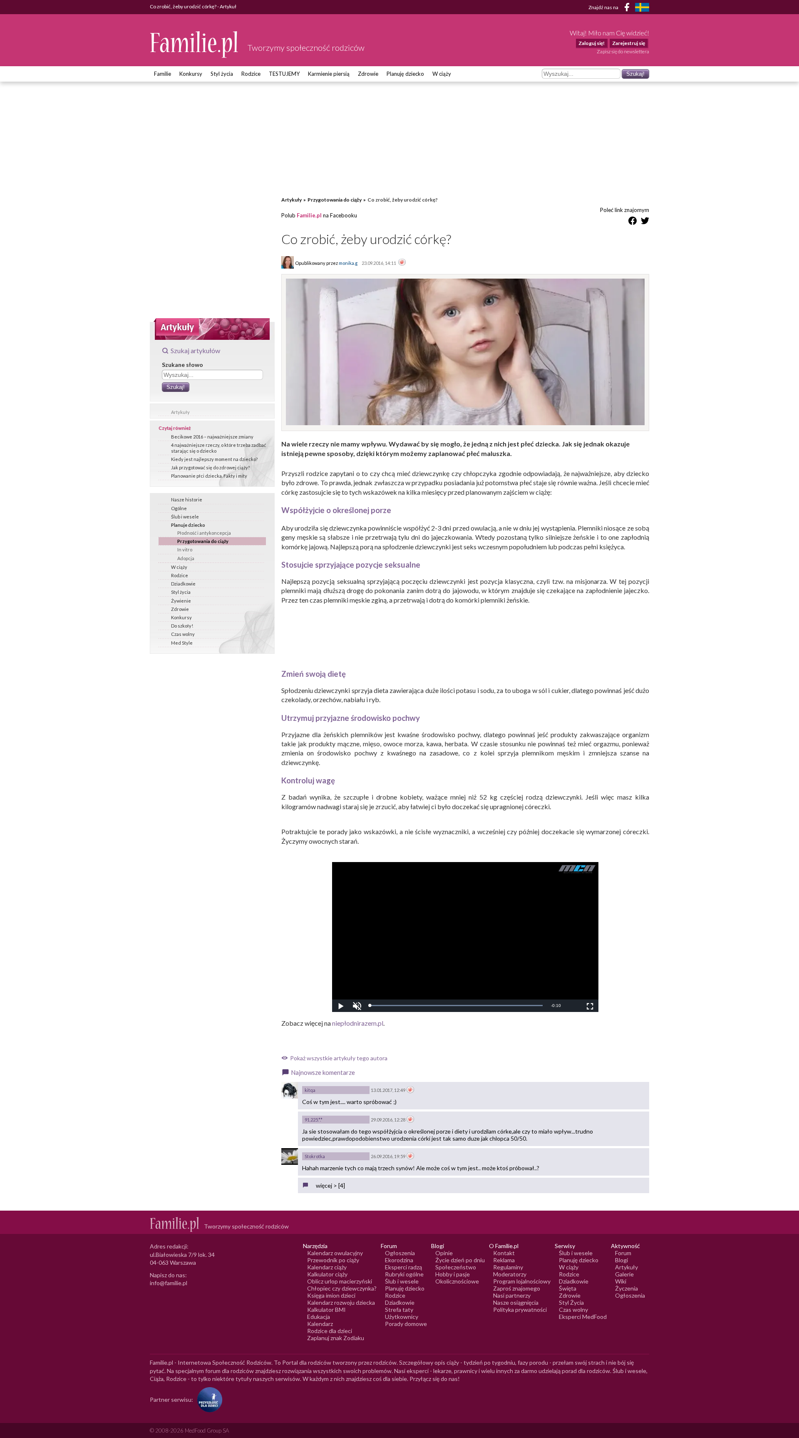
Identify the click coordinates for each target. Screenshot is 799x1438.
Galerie (624, 1274)
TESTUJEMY (284, 73)
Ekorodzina (399, 1260)
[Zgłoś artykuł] (402, 263)
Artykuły (180, 412)
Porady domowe (406, 1323)
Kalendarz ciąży (327, 1267)
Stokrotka (315, 1156)
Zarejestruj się (628, 43)
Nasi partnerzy (512, 1295)
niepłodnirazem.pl (357, 1023)
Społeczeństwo (455, 1267)
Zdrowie (368, 73)
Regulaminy (508, 1267)
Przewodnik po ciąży (333, 1260)
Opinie (444, 1252)
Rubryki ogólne (404, 1274)
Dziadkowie (183, 583)
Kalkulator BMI (326, 1309)
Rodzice (251, 73)
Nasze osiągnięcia (515, 1302)
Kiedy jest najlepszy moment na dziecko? (214, 459)
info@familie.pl (168, 1282)
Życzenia (626, 1288)
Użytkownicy (401, 1316)
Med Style (182, 642)
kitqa (310, 1090)
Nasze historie (186, 499)
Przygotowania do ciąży (202, 541)
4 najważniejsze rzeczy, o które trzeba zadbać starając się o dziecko (218, 447)
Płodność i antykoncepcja (204, 533)
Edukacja (318, 1316)
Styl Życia (571, 1302)
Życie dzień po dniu (460, 1260)
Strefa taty (399, 1309)
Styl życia (222, 73)
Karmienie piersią (329, 73)
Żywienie (181, 600)
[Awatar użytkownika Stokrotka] (289, 1156)
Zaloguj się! (591, 43)
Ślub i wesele (185, 516)
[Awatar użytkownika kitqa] (289, 1090)
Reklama (504, 1260)
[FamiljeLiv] (642, 7)
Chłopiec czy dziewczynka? (342, 1288)
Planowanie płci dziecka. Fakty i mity (209, 476)
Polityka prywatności (520, 1309)
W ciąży (441, 73)
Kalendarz (320, 1323)
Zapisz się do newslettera (623, 51)
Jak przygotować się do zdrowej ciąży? (210, 467)
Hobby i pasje (452, 1274)
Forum (623, 1252)
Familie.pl (309, 215)
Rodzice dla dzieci (329, 1330)
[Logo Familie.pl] (194, 44)
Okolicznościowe (457, 1281)
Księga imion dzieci (331, 1295)
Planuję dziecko (405, 73)
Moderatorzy (509, 1274)
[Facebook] (628, 8)
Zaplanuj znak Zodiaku (335, 1337)
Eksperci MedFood (583, 1316)
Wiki (620, 1281)
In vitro (184, 549)
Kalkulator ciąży (327, 1274)
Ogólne (179, 508)
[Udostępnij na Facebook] (632, 222)
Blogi (621, 1260)
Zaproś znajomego (516, 1288)
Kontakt (504, 1252)
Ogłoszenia (400, 1252)
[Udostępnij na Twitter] (645, 222)
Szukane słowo (182, 364)
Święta (567, 1288)
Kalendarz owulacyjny (335, 1252)
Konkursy (190, 73)
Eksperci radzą (403, 1267)
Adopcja (185, 558)
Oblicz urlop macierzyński (339, 1281)
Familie (162, 73)
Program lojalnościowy (522, 1281)
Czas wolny (183, 634)
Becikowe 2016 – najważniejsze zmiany (212, 436)
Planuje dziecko (188, 525)
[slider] (456, 1005)
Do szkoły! (182, 625)
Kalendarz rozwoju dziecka (341, 1302)
